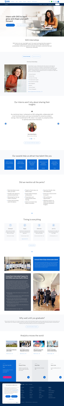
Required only (14, 396)
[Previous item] (5, 123)
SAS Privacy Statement (9, 402)
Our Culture (45, 4)
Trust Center (22, 402)
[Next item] (58, 123)
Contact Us (53, 1)
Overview (40, 4)
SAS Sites (56, 1)
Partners (24, 1)
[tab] (26, 57)
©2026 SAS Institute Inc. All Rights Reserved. (31, 402)
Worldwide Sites (51, 1)
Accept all (8, 396)
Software (12, 1)
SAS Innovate (34, 1)
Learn (17, 1)
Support (20, 1)
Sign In (58, 1)
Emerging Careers (50, 4)
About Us (29, 1)
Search (49, 1)
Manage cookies (11, 399)
